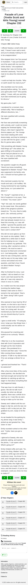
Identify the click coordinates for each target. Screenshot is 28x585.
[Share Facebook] (12, 492)
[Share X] (15, 492)
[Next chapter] (23, 30)
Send (4, 554)
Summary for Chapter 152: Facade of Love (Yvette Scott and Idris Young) (13, 37)
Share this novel (15, 482)
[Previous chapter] (4, 30)
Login (25, 2)
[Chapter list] (10, 30)
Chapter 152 (5, 10)
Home (8, 2)
